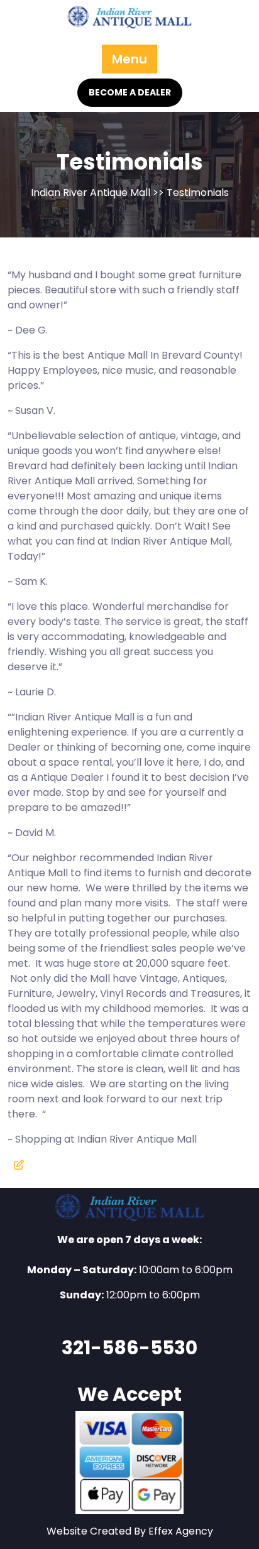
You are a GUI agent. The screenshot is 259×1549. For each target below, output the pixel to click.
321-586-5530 (129, 1347)
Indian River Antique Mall (90, 192)
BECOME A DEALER (130, 92)
